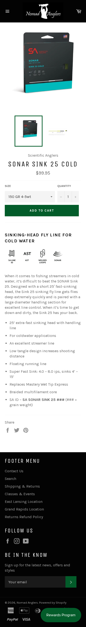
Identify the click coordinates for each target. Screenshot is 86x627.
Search (10, 478)
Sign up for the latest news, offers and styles (37, 568)
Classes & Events (20, 494)
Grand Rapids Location (24, 509)
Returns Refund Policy (24, 517)
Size (8, 186)
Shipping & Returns (22, 486)
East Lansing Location (24, 501)
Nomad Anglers (27, 602)
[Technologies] (35, 266)
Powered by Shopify (52, 602)
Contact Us (14, 471)
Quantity (64, 186)
